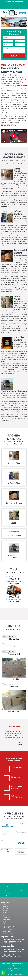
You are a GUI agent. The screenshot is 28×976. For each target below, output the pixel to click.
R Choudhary (18, 974)
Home (4, 905)
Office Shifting (6, 928)
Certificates (5, 908)
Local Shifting (6, 931)
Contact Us (5, 912)
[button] (2, 737)
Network (5, 910)
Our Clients (5, 915)
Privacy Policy (6, 963)
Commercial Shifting (8, 930)
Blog (3, 923)
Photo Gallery (6, 919)
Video (4, 921)
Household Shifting (8, 926)
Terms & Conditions (17, 963)
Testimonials (6, 917)
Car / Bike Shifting (7, 933)
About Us (5, 906)
